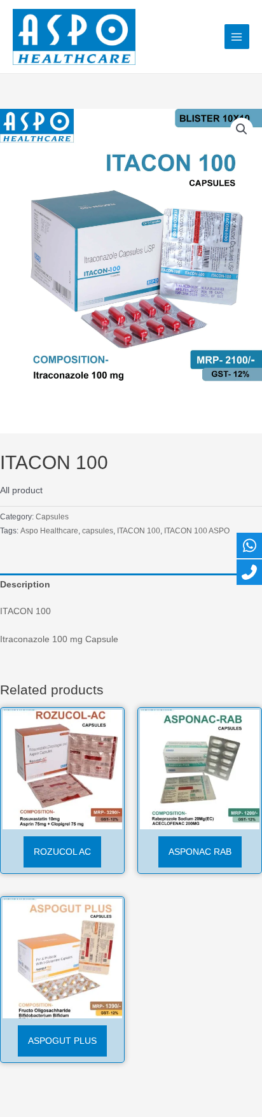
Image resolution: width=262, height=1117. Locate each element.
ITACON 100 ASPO (197, 530)
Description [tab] (25, 584)
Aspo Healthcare (49, 530)
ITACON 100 (138, 530)
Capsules (52, 516)
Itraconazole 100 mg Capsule (59, 639)
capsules (97, 530)
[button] (241, 129)
